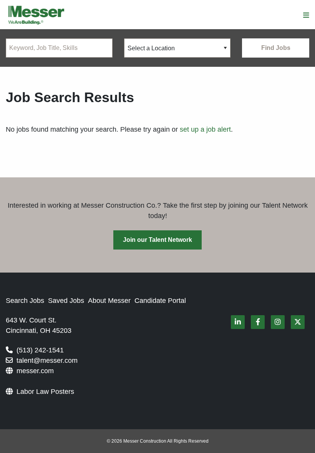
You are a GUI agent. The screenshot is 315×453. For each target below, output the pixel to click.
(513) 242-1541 (40, 350)
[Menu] (306, 15)
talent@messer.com (47, 360)
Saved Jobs (66, 300)
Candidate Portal (160, 300)
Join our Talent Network (157, 239)
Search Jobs (25, 300)
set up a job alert (205, 129)
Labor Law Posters (45, 391)
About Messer (109, 300)
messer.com (35, 371)
